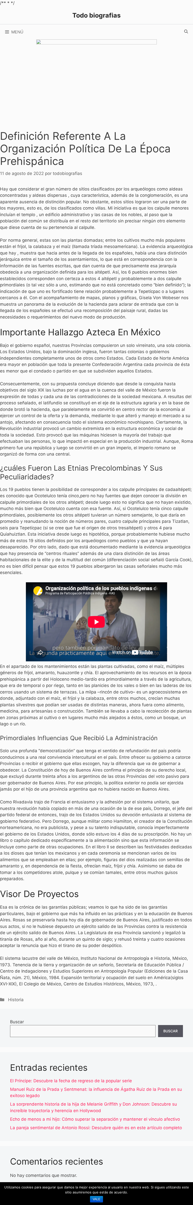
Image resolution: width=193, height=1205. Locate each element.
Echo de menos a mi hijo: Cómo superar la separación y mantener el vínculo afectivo (95, 1119)
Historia (16, 999)
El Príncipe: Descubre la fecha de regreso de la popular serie (71, 1080)
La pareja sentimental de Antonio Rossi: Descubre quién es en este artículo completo (96, 1127)
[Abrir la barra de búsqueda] (186, 31)
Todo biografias (96, 15)
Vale (96, 1199)
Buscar (17, 1021)
